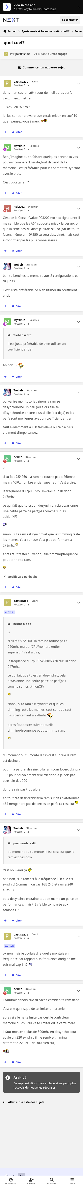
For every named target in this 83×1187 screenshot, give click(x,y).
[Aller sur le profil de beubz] (7, 458)
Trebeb (18, 264)
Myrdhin (19, 146)
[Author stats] (78, 83)
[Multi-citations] (5, 132)
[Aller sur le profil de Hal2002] (7, 208)
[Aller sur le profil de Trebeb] (7, 266)
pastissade (22, 54)
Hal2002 (19, 207)
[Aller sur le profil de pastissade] (6, 54)
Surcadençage (57, 54)
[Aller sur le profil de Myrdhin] (7, 147)
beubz (17, 457)
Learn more (8, 7)
